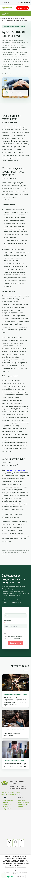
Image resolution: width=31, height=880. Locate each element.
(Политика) (17, 638)
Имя (5, 610)
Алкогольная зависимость (11, 26)
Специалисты (22, 801)
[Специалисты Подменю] (27, 800)
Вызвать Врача (15, 643)
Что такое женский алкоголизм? (12, 734)
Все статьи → (25, 670)
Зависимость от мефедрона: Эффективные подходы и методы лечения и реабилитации (15, 701)
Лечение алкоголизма (7, 803)
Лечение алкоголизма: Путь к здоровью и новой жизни (15, 764)
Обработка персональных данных (11, 794)
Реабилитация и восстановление (13, 694)
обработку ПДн (16, 636)
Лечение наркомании (7, 807)
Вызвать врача (22, 8)
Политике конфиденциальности (15, 867)
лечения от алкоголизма (15, 470)
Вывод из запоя (8, 800)
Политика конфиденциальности (10, 792)
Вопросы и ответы (23, 802)
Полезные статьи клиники (23, 805)
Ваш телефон (7, 620)
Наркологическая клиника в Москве (12, 18)
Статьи (2, 20)
